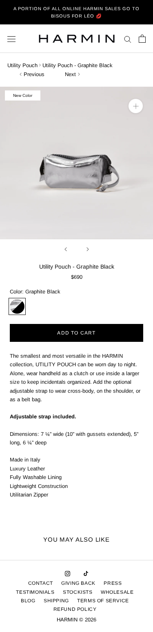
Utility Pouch (22, 65)
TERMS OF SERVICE (103, 601)
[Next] (87, 249)
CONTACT (40, 583)
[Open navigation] (11, 39)
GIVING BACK (78, 583)
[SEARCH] (127, 38)
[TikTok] (86, 573)
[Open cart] (142, 39)
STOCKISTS (77, 592)
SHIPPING (56, 601)
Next (70, 74)
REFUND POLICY (75, 609)
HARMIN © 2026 (76, 620)
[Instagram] (67, 573)
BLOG (28, 601)
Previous (34, 74)
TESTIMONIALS (35, 592)
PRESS (113, 583)
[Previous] (65, 249)
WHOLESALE (117, 592)
